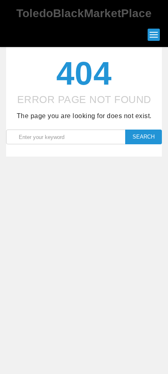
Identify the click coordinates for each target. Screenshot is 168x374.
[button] (154, 35)
